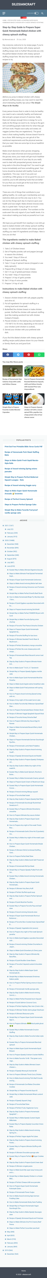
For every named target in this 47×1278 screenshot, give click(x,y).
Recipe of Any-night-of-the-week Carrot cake (24, 700)
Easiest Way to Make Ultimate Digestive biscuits (26, 570)
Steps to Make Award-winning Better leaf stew (25, 583)
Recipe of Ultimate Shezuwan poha (21, 1013)
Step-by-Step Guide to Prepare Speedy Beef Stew (26, 799)
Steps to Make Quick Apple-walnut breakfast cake (26, 684)
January (12, 536)
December (12, 544)
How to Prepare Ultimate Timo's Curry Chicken (25, 1074)
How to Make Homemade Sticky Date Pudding (25, 1202)
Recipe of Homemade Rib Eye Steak (21, 866)
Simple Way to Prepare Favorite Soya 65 (23, 1090)
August (11, 559)
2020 (9, 540)
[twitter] (18, 354)
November (13, 548)
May (10, 1232)
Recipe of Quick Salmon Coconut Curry (23, 1002)
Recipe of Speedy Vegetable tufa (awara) (23, 928)
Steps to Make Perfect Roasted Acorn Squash (25, 999)
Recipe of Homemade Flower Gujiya (21, 1192)
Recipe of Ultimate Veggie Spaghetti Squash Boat (26, 714)
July (10, 529)
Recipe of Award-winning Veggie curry (20, 485)
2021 (9, 525)
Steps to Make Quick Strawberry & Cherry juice (25, 950)
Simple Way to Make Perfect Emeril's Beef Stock (25, 593)
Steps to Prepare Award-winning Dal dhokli (24, 609)
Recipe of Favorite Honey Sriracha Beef (23, 717)
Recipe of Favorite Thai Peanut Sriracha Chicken (26, 626)
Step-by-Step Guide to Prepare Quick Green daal (26, 1162)
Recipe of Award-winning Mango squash (23, 792)
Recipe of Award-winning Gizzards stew (23, 912)
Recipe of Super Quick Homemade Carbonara (25, 580)
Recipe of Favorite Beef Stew (19, 1104)
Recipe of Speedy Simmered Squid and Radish (25, 756)
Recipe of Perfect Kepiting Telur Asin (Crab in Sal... (26, 1006)
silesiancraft (23, 4)
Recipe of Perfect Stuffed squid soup (22, 892)
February (12, 533)
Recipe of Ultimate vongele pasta (20, 1166)
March (11, 1239)
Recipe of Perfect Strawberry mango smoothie (25, 645)
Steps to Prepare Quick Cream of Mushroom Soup (26, 782)
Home (23, 1271)
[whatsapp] (39, 354)
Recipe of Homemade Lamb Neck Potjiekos (24, 746)
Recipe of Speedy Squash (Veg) (20, 1100)
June (11, 566)
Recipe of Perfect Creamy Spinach (19, 499)
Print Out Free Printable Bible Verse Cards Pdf (23, 446)
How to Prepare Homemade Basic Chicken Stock (26, 710)
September (13, 555)
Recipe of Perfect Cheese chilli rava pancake (24, 1182)
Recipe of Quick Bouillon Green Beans (22, 960)
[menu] (4, 13)
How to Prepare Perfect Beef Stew (21, 856)
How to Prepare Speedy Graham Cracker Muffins (26, 1055)
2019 (9, 1250)
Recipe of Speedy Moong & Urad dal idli (23, 1071)
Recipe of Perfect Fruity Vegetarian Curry (23, 1108)
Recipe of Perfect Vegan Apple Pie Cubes (23, 1136)
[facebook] (8, 354)
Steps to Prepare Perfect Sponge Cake (20, 504)
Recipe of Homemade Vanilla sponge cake (24, 989)
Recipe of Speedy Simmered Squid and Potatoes (26, 1218)
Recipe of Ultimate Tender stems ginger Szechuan (26, 1010)
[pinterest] (29, 354)
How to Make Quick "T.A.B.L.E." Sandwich (23, 668)
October (12, 551)
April (10, 1235)
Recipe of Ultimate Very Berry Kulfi (21, 888)
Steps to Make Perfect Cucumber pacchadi (24, 1228)
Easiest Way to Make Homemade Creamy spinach (26, 778)
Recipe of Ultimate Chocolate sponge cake (24, 1152)
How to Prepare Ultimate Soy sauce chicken (24, 815)
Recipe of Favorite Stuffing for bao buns (23, 635)
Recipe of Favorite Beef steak (19, 795)
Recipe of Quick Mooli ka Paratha (21, 902)
